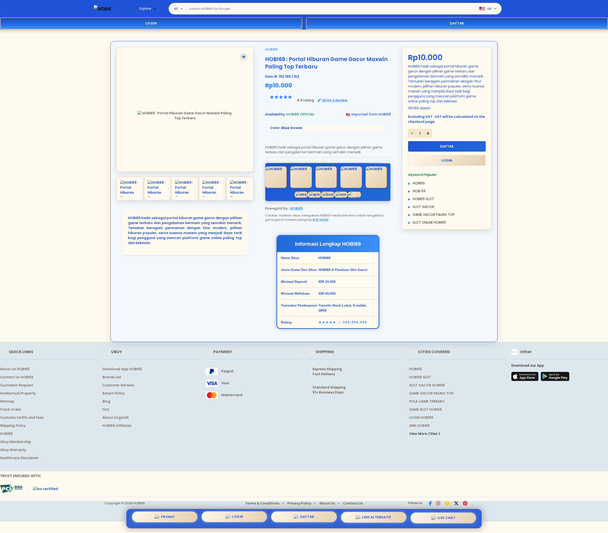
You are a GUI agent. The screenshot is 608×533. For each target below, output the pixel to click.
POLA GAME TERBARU (426, 401)
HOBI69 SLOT (420, 377)
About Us (327, 503)
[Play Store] (555, 378)
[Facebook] (430, 503)
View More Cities (423, 433)
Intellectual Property (18, 393)
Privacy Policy (299, 503)
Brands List (111, 377)
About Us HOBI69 (14, 369)
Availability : (275, 114)
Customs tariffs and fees (22, 417)
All (176, 8)
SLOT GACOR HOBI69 (427, 385)
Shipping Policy (13, 425)
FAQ (105, 409)
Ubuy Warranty (13, 449)
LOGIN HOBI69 (421, 417)
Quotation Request (16, 385)
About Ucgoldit (115, 417)
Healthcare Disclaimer (19, 458)
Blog (106, 401)
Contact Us (353, 503)
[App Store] (525, 378)
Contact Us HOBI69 (16, 377)
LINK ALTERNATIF (376, 517)
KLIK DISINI (320, 220)
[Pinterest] (465, 503)
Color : (286, 127)
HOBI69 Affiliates (116, 425)
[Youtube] (447, 503)
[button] (243, 57)
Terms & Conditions (262, 503)
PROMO (168, 518)
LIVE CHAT (446, 516)
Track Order (10, 409)
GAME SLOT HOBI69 (425, 409)
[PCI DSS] (11, 489)
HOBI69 (271, 49)
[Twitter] (456, 503)
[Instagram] (438, 503)
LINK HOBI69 (419, 425)
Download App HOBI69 (122, 369)
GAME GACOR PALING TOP (431, 393)
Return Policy (113, 393)
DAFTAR (447, 146)
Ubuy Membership (15, 441)
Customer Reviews (118, 385)
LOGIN (151, 23)
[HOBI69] (102, 9)
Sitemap (7, 401)
